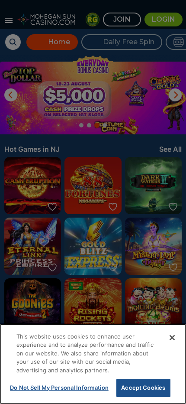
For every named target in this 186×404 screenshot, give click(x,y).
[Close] (172, 337)
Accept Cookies (143, 387)
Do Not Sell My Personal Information (59, 387)
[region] (93, 364)
